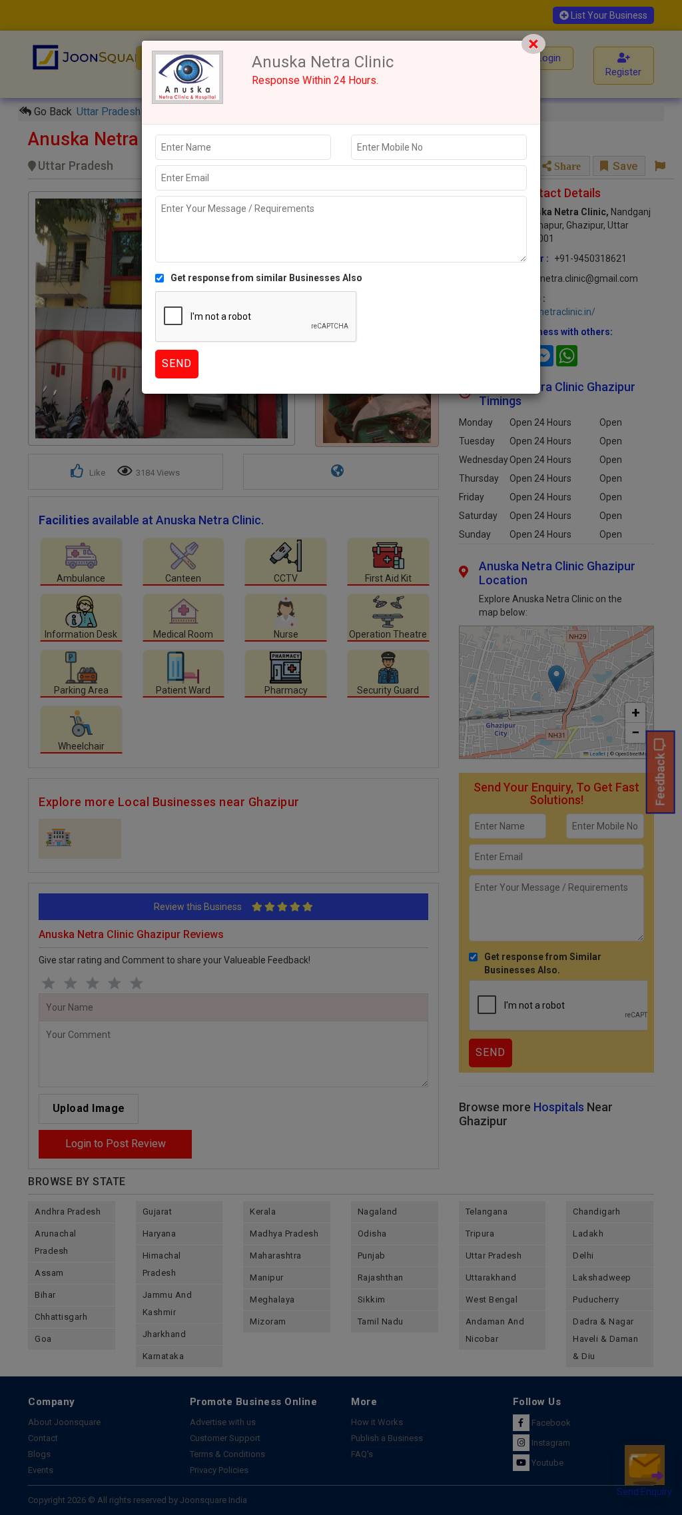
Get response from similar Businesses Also (266, 277)
